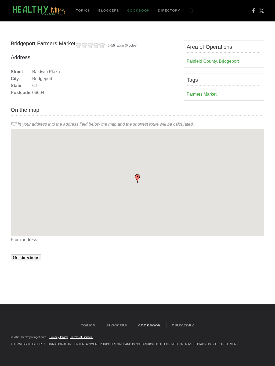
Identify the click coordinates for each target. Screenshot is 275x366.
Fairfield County (202, 61)
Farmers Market (201, 94)
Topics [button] (83, 10)
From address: (24, 239)
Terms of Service (81, 337)
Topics (88, 325)
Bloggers (108, 10)
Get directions (26, 257)
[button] (191, 10)
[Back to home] (39, 10)
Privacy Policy (58, 337)
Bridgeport (229, 61)
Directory (169, 10)
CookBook (138, 10)
